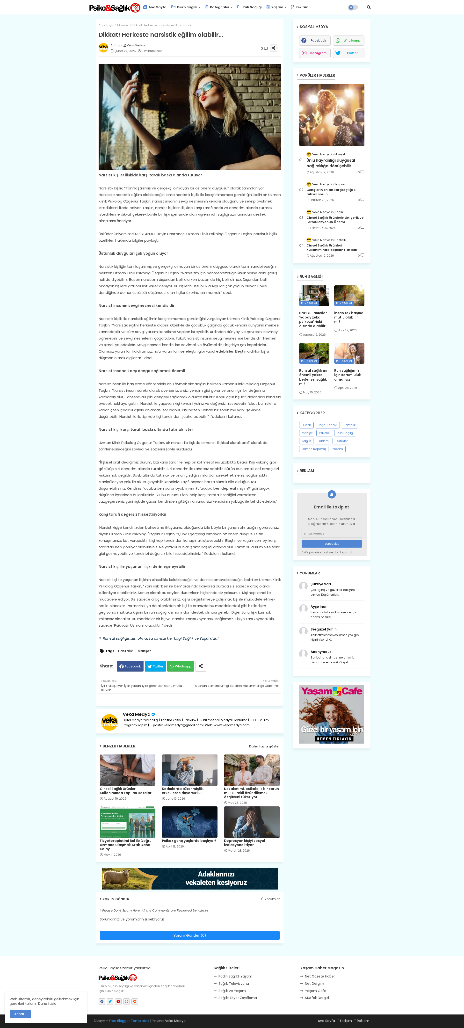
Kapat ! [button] (20, 1014)
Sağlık (306, 441)
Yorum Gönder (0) (190, 935)
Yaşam (277, 7)
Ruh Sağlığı (252, 7)
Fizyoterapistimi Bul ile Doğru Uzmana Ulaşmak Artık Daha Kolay (126, 845)
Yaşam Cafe (315, 990)
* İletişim (344, 1020)
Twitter (158, 666)
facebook (318, 40)
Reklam (301, 7)
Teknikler (341, 441)
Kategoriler (219, 7)
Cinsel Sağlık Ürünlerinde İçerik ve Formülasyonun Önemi (334, 220)
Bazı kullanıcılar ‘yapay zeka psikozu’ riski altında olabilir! (313, 319)
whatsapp (352, 40)
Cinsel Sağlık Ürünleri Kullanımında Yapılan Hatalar (126, 791)
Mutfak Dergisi (317, 997)
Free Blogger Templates (129, 1020)
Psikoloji (324, 433)
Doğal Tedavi (327, 425)
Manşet (123, 25)
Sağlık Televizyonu (233, 983)
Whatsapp (183, 666)
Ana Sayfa (157, 7)
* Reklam (361, 1020)
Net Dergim (314, 983)
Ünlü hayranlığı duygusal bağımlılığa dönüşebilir (330, 163)
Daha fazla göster (264, 746)
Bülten (306, 425)
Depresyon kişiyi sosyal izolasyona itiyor (244, 843)
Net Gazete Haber (320, 976)
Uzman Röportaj (314, 449)
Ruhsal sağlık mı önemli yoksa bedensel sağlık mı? (313, 377)
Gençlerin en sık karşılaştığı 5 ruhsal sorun (331, 192)
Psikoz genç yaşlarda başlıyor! (189, 841)
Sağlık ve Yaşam (232, 990)
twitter (352, 53)
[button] (369, 7)
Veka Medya (137, 714)
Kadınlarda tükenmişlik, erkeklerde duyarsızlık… (183, 791)
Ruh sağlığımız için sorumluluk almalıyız (347, 375)
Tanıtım (323, 441)
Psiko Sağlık (186, 7)
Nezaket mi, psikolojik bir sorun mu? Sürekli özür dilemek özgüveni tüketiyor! (251, 793)
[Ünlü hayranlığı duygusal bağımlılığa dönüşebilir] (331, 115)
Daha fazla (47, 1003)
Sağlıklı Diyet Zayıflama (237, 997)
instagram (318, 53)
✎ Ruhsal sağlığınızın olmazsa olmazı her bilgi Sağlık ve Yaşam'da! (158, 638)
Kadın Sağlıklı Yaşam (235, 976)
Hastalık (125, 651)
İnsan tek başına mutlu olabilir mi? (348, 317)
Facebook (133, 666)
